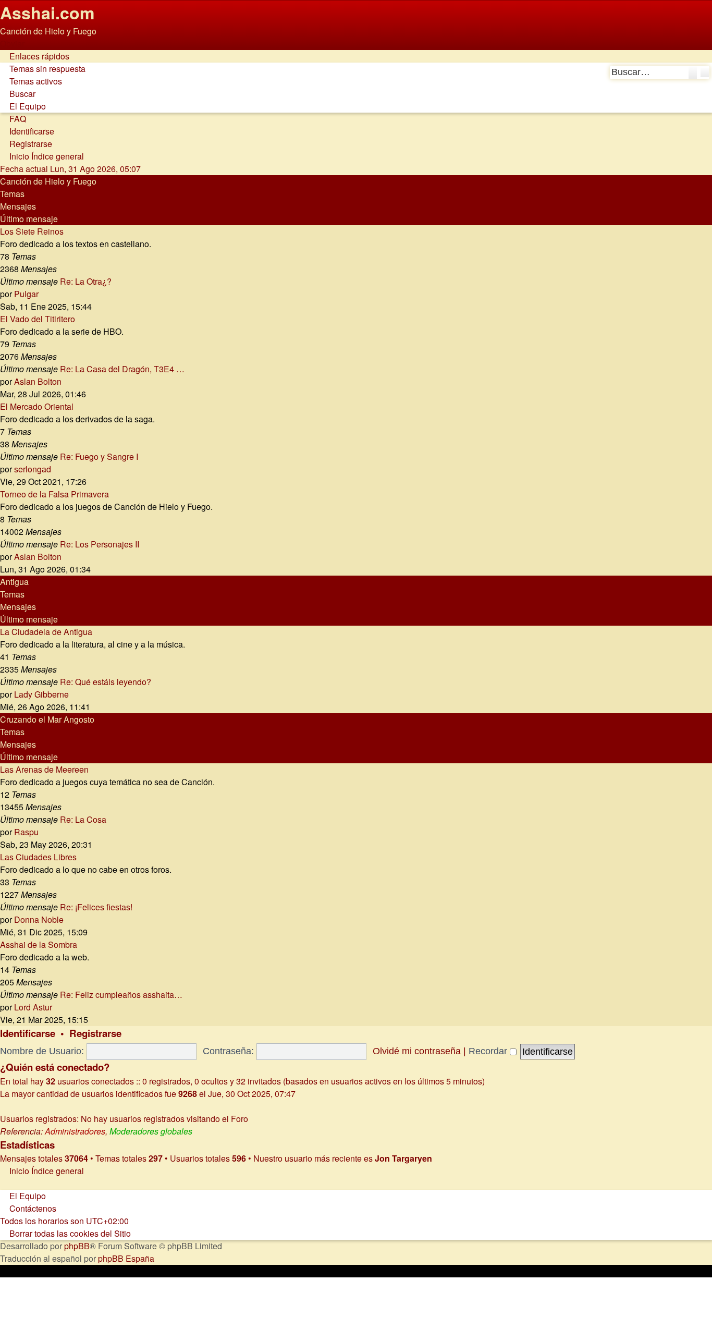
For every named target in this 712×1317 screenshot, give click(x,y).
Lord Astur (33, 1007)
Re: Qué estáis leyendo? (105, 682)
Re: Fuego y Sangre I (99, 456)
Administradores (75, 1131)
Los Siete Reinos (32, 231)
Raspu (26, 832)
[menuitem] (42, 69)
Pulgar (26, 294)
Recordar (489, 1051)
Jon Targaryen (403, 1158)
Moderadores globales (150, 1131)
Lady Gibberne (41, 694)
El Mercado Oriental (36, 406)
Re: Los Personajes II (99, 544)
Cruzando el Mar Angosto (47, 719)
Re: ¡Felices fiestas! (96, 907)
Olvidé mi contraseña (417, 1051)
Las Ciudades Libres (38, 857)
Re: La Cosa (83, 819)
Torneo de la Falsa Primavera (54, 494)
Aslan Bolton (38, 381)
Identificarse (27, 1033)
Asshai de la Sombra (38, 944)
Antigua (14, 582)
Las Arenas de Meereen (44, 769)
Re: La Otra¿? (86, 281)
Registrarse (95, 1033)
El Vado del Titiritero (37, 319)
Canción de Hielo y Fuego (48, 181)
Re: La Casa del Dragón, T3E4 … (122, 369)
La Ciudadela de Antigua (46, 632)
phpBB (77, 1246)
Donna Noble (39, 919)
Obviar (12, 44)
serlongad (32, 469)
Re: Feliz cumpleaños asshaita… (121, 995)
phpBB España (126, 1258)
